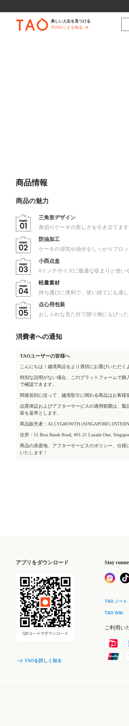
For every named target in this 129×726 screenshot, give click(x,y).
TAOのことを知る (67, 27)
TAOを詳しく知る (43, 660)
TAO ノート (116, 601)
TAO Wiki (114, 612)
